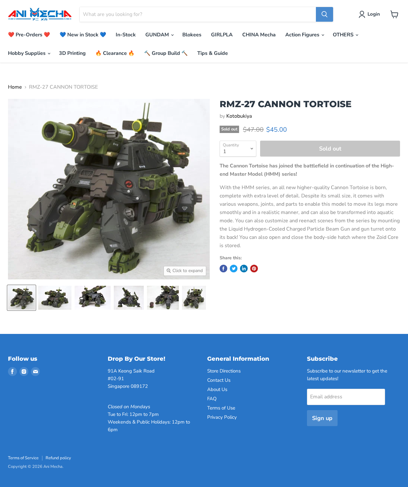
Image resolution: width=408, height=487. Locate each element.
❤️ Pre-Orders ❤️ (29, 34)
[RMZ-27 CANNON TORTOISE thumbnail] (21, 297)
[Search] (324, 14)
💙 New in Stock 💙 (83, 34)
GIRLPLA (222, 34)
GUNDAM (157, 34)
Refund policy (58, 458)
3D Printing (72, 53)
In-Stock (126, 34)
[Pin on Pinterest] (254, 268)
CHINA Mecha (259, 34)
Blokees (191, 34)
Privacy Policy (222, 417)
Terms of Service (23, 458)
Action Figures (303, 34)
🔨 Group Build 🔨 (166, 53)
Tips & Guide (212, 53)
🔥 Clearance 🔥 (115, 53)
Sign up (322, 418)
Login (374, 14)
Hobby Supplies (27, 53)
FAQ (212, 398)
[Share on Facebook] (223, 268)
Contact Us (218, 380)
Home (15, 87)
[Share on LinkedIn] (244, 268)
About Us (217, 389)
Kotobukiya (239, 116)
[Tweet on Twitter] (233, 268)
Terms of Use (221, 408)
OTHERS (344, 34)
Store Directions (224, 371)
